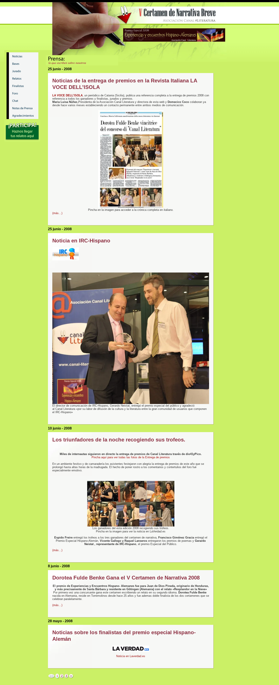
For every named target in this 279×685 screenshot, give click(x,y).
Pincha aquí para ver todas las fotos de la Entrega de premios (131, 457)
